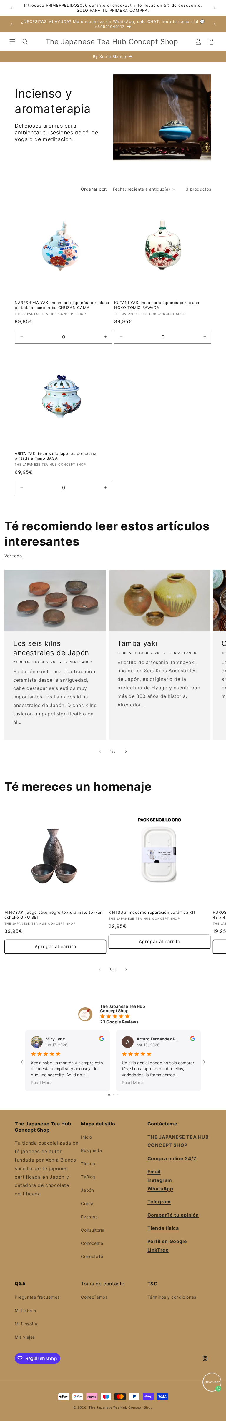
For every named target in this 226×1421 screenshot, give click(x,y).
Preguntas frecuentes (37, 1297)
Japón (87, 1189)
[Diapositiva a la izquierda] (100, 751)
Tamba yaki (137, 643)
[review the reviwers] (101, 1039)
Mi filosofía (26, 1323)
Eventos (89, 1216)
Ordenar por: (94, 188)
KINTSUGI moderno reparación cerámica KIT (152, 912)
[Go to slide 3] (117, 1094)
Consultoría (92, 1229)
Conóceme (92, 1243)
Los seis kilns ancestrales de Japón (51, 648)
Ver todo (13, 555)
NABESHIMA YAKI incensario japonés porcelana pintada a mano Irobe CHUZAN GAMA (62, 305)
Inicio (86, 1137)
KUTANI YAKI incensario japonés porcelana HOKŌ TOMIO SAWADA (156, 305)
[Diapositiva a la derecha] (125, 751)
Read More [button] (41, 1082)
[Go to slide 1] (109, 1095)
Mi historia (25, 1310)
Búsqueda (91, 1150)
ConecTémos (94, 1297)
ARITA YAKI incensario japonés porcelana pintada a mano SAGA (55, 456)
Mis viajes (25, 1337)
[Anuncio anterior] (11, 7)
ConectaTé (92, 1256)
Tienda (88, 1163)
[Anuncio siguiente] (214, 7)
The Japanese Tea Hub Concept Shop (121, 1407)
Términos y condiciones (171, 1297)
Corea (87, 1203)
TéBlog (88, 1176)
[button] (12, 41)
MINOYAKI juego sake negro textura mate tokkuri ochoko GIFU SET (53, 915)
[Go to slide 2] (113, 1094)
